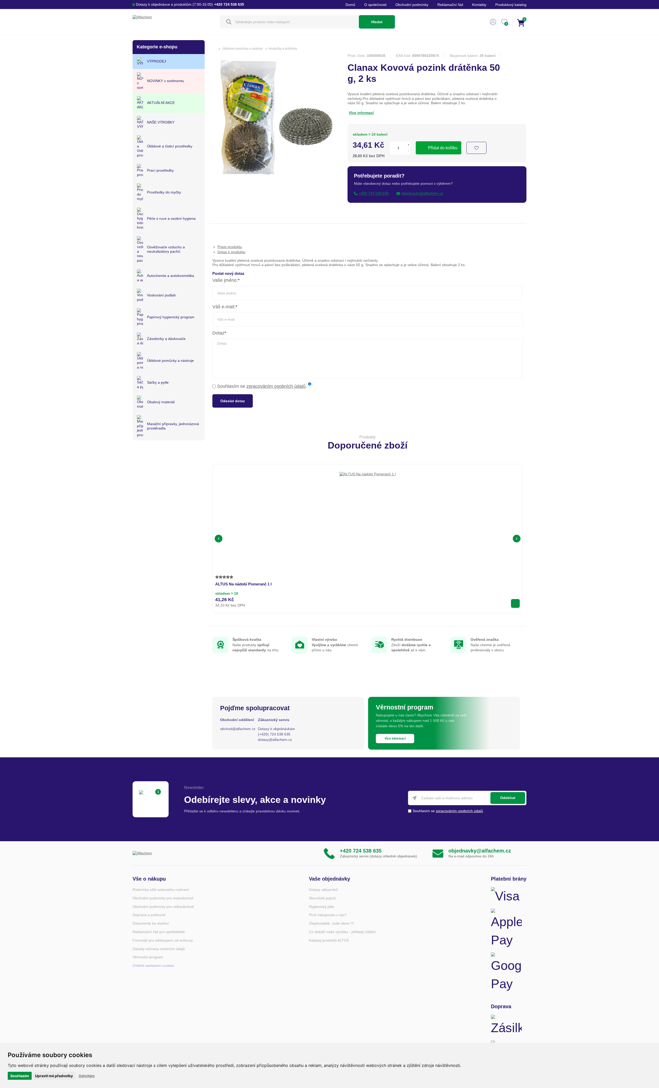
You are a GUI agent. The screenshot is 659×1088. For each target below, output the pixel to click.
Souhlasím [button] (19, 1076)
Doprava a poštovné (149, 915)
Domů (350, 5)
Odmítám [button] (87, 1076)
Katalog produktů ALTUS (329, 940)
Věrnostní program (148, 957)
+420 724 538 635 (360, 851)
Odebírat (507, 798)
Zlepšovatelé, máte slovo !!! (331, 923)
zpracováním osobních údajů (276, 386)
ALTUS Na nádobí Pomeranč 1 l (243, 584)
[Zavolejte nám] (329, 853)
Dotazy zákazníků (323, 890)
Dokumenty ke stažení (151, 923)
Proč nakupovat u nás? (327, 915)
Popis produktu (230, 247)
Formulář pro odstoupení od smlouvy (163, 940)
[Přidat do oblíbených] (476, 148)
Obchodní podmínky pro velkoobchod (163, 907)
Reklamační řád (450, 5)
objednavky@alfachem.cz (479, 851)
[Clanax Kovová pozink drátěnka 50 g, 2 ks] (273, 181)
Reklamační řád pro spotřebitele (159, 932)
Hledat (377, 22)
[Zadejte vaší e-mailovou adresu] (467, 798)
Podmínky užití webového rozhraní (161, 890)
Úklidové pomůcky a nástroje (242, 48)
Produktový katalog (510, 5)
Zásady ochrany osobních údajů (159, 949)
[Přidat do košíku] (515, 603)
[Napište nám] (437, 853)
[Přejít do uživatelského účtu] (493, 22)
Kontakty (479, 5)
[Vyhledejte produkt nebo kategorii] (289, 22)
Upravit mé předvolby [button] (54, 1076)
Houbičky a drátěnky (282, 48)
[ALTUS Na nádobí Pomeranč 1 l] (368, 500)
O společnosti (375, 5)
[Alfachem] (174, 22)
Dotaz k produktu (231, 252)
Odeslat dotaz (232, 401)
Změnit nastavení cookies (153, 965)
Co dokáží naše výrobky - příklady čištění (342, 932)
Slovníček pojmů (322, 898)
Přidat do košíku (442, 148)
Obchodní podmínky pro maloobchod (163, 898)
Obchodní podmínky (411, 5)
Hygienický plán (321, 907)
